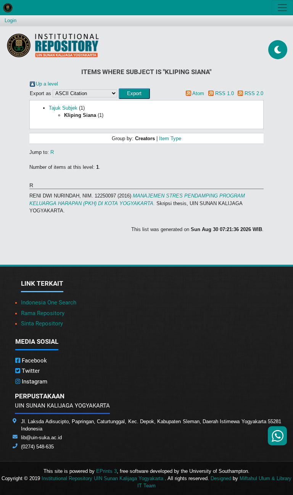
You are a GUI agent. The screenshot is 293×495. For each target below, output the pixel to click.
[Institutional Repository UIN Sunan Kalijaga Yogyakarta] (53, 45)
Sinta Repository (42, 323)
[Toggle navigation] (282, 7)
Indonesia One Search (48, 302)
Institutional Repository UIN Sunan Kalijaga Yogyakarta (103, 478)
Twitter (30, 370)
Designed (221, 478)
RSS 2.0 (254, 93)
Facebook (33, 360)
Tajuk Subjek (63, 108)
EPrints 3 (106, 471)
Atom (198, 93)
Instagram (33, 381)
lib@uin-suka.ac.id (41, 437)
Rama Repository (42, 313)
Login (10, 20)
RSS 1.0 (224, 93)
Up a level (47, 84)
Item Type (170, 138)
